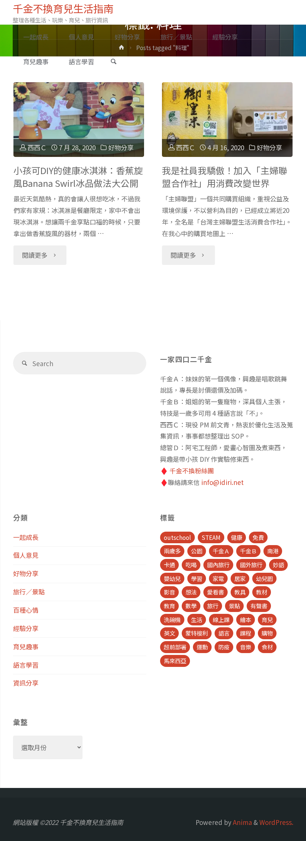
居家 (240, 578)
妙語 (278, 564)
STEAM (211, 537)
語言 (224, 633)
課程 (245, 633)
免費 (258, 537)
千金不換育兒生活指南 (63, 8)
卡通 (169, 564)
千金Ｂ (248, 551)
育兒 (267, 619)
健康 (236, 537)
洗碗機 (172, 619)
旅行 (212, 606)
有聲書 (258, 606)
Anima (241, 822)
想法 (191, 592)
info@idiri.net (222, 482)
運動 (202, 647)
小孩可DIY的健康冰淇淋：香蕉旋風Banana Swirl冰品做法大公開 (78, 176)
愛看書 (215, 592)
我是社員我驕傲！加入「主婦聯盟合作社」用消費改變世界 (224, 176)
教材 (261, 592)
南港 (272, 551)
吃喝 (191, 564)
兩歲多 (172, 551)
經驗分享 (25, 628)
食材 (267, 647)
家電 (218, 578)
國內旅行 (218, 564)
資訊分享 (25, 682)
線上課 (221, 619)
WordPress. (276, 822)
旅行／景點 (29, 591)
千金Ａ (221, 551)
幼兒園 (264, 578)
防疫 (224, 647)
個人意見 (25, 555)
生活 (196, 619)
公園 (196, 551)
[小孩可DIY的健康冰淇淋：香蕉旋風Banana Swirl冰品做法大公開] (78, 119)
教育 (169, 606)
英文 (169, 633)
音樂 (245, 647)
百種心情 (25, 610)
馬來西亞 (175, 660)
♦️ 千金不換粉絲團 (187, 470)
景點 (234, 606)
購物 (267, 633)
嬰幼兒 (172, 578)
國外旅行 (251, 564)
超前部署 (175, 647)
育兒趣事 (25, 646)
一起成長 (25, 537)
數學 (191, 606)
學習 (196, 578)
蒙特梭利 (196, 633)
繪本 (245, 619)
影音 (169, 592)
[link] (113, 61)
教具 (240, 592)
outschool (177, 537)
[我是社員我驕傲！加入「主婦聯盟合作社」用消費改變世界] (227, 119)
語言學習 (25, 665)
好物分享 (121, 147)
